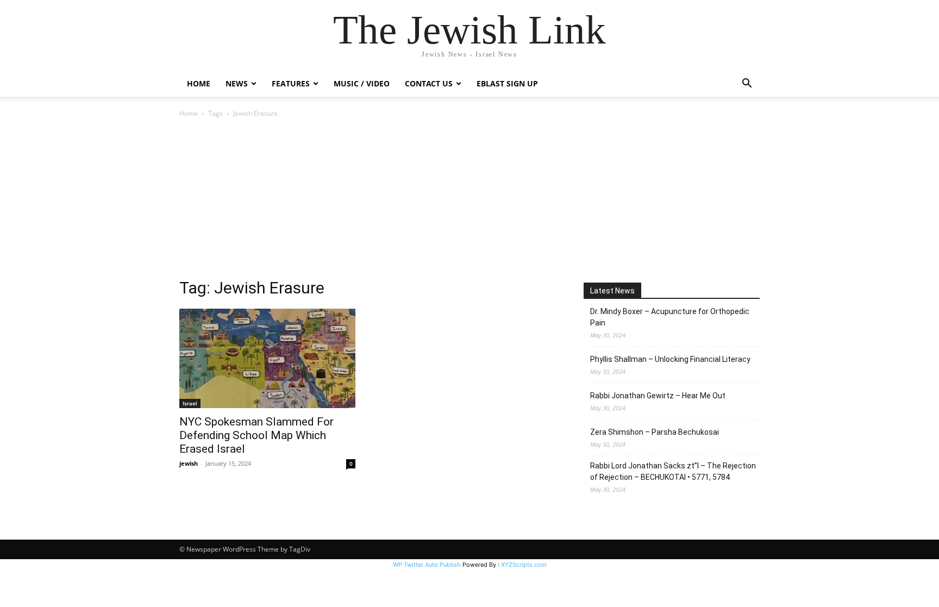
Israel (190, 403)
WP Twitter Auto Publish (427, 564)
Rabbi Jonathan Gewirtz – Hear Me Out (657, 395)
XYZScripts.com (524, 564)
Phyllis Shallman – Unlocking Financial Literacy (670, 359)
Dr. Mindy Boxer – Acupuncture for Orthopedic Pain (669, 317)
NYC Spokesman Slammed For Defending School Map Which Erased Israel (256, 435)
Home (198, 83)
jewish (188, 463)
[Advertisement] (469, 201)
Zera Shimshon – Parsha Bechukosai (654, 432)
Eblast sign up (507, 83)
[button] (747, 84)
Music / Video (362, 83)
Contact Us (429, 83)
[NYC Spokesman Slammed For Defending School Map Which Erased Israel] (267, 358)
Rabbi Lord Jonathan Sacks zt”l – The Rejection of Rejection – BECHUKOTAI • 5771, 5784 (673, 471)
